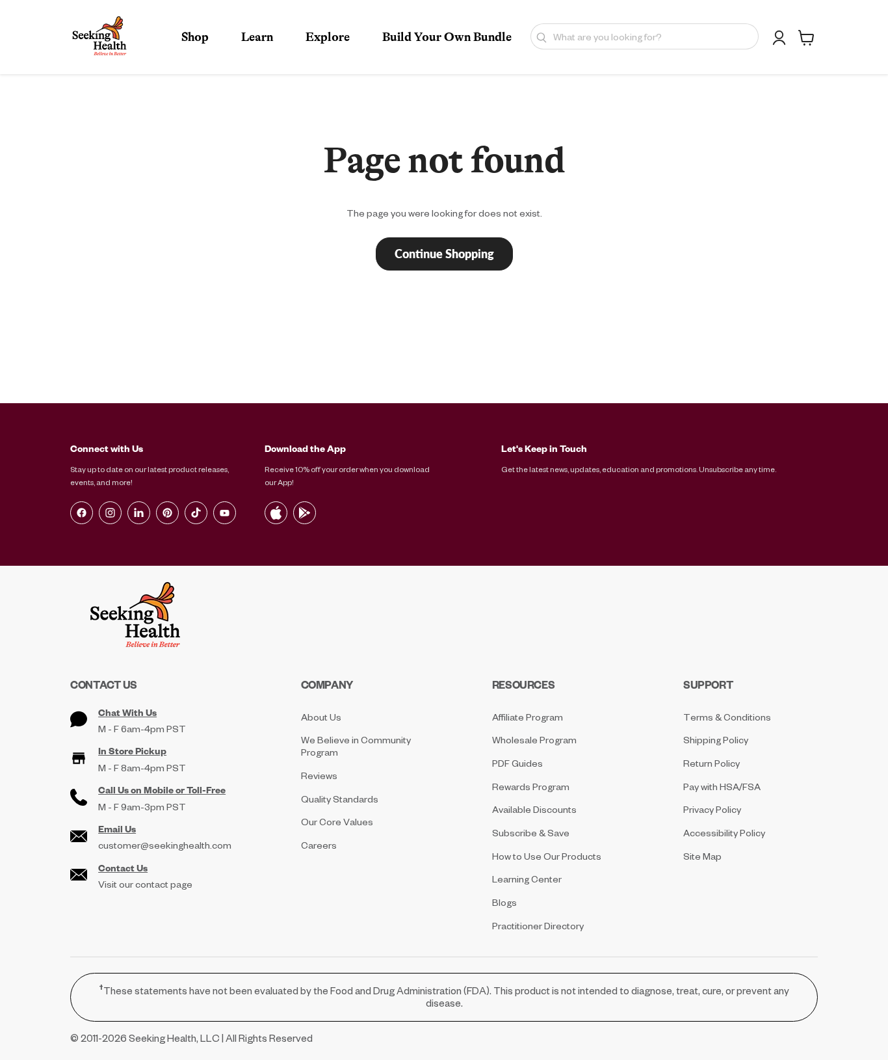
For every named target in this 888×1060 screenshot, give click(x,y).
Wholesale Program (534, 740)
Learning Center (527, 879)
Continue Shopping (444, 253)
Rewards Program (530, 786)
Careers (319, 845)
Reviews (319, 775)
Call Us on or (162, 790)
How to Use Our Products (546, 856)
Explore (328, 37)
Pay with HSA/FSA (722, 786)
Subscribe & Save (530, 833)
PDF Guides (517, 763)
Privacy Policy (712, 809)
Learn (257, 37)
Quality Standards (339, 799)
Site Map (702, 856)
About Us (321, 717)
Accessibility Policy (724, 833)
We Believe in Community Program (356, 746)
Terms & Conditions (727, 717)
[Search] (538, 36)
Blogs (504, 902)
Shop (195, 37)
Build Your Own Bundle (447, 37)
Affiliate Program (527, 717)
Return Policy (711, 763)
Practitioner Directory (538, 926)
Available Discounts (534, 809)
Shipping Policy (715, 740)
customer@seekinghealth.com (164, 845)
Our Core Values (337, 821)
